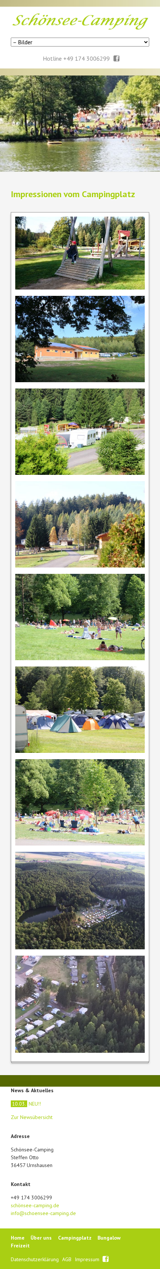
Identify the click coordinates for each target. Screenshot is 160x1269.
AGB (67, 1259)
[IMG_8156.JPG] (80, 710)
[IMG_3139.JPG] (80, 524)
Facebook (116, 59)
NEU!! (26, 1103)
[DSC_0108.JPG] (80, 253)
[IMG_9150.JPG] (80, 802)
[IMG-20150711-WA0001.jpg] (80, 1004)
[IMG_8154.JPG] (80, 617)
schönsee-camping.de (35, 1205)
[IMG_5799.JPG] (80, 432)
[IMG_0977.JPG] (80, 339)
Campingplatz (75, 1237)
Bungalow (109, 1237)
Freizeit (20, 1245)
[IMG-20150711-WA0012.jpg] (80, 900)
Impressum (88, 1259)
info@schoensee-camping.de (43, 1213)
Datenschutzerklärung (35, 1259)
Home (18, 1237)
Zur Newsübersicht (31, 1117)
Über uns (41, 1237)
